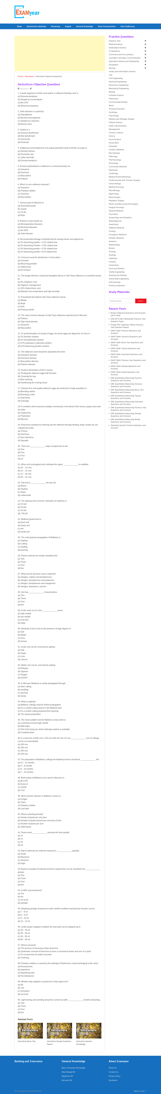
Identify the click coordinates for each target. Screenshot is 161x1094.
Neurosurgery (114, 197)
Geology (112, 255)
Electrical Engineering (118, 82)
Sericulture (29, 76)
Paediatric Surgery (116, 200)
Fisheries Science (116, 95)
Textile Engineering (117, 272)
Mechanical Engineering (119, 88)
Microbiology (114, 153)
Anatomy (112, 241)
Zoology (112, 251)
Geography (113, 65)
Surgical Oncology (116, 207)
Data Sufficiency (128, 26)
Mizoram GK (67, 1080)
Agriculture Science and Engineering (124, 61)
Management (114, 129)
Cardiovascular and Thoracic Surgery (124, 180)
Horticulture (114, 265)
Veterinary (113, 258)
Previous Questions (117, 285)
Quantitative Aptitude (36, 26)
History (112, 136)
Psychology (114, 116)
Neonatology (114, 190)
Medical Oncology (116, 187)
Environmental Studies (118, 102)
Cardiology (113, 173)
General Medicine (116, 211)
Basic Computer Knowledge (73, 1068)
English (68, 26)
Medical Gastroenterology (120, 177)
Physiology (113, 163)
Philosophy (113, 99)
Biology (112, 92)
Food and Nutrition (117, 268)
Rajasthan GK (67, 1076)
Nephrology (114, 194)
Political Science (115, 122)
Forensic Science (116, 132)
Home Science (115, 139)
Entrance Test (114, 41)
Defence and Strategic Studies (121, 119)
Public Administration (118, 126)
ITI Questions (114, 51)
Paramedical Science (117, 48)
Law (110, 75)
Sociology (113, 112)
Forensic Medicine (116, 149)
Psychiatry (113, 214)
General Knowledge (84, 26)
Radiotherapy (114, 245)
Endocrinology (115, 183)
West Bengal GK (68, 1072)
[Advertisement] (59, 53)
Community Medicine (118, 166)
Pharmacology (115, 160)
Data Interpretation (107, 26)
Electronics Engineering (118, 85)
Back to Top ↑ (140, 1091)
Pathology (113, 156)
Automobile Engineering (119, 279)
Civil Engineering (116, 78)
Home (19, 26)
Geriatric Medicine (116, 238)
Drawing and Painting (118, 275)
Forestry (112, 262)
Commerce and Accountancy (121, 54)
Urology (112, 231)
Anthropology (114, 282)
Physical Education (117, 109)
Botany (112, 248)
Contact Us (113, 1072)
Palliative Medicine (116, 228)
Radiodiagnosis (115, 221)
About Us (113, 1068)
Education (113, 146)
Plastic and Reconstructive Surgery (123, 204)
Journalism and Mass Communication (125, 58)
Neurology (113, 170)
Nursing (112, 68)
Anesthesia (113, 224)
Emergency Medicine (117, 234)
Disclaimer (113, 1080)
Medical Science (115, 44)
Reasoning (55, 26)
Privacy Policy (114, 1076)
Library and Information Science (122, 71)
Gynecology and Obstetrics (120, 217)
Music (111, 105)
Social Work (114, 143)
